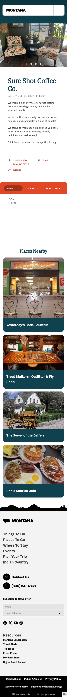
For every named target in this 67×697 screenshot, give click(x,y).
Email (45, 160)
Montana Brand (11, 657)
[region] (33, 45)
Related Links (13, 678)
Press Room (10, 653)
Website (17, 170)
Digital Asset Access (14, 662)
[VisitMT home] (14, 10)
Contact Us (20, 577)
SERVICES (32, 188)
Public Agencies (33, 678)
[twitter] (10, 623)
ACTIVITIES (13, 188)
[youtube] (16, 623)
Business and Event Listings (46, 686)
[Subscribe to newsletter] (59, 613)
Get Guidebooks (23, 694)
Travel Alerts (10, 644)
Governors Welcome (16, 686)
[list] (33, 215)
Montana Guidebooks (15, 639)
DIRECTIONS (53, 188)
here (16, 142)
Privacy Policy (53, 678)
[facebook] (5, 623)
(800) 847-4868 (24, 586)
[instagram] (21, 623)
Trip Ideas (8, 648)
